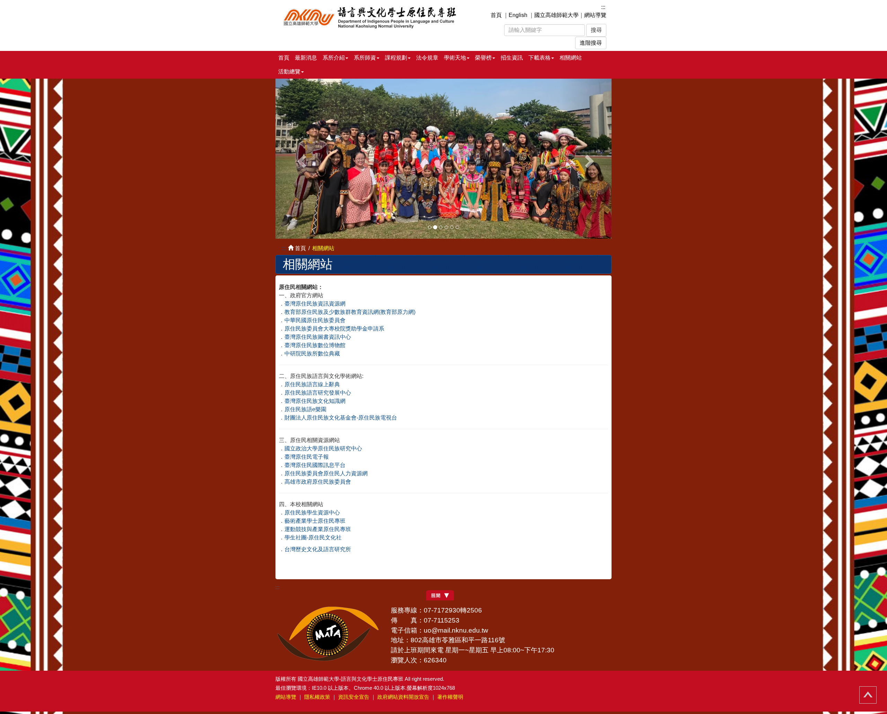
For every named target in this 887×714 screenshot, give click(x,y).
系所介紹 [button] (334, 58)
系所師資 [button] (365, 58)
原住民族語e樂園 (305, 409)
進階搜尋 (591, 43)
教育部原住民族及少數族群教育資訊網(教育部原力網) (349, 312)
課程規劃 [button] (396, 58)
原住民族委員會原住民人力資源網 (326, 473)
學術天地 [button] (455, 58)
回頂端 (868, 695)
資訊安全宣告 (353, 697)
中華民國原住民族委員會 (314, 320)
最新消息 (306, 58)
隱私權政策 (317, 697)
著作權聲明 (450, 697)
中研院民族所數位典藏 (312, 353)
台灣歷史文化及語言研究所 (317, 549)
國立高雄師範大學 (556, 15)
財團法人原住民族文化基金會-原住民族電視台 (340, 418)
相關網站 (571, 58)
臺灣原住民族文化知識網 (314, 401)
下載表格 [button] (539, 58)
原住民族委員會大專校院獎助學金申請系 (334, 329)
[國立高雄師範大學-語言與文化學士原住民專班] (373, 16)
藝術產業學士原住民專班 (314, 521)
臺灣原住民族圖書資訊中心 (317, 337)
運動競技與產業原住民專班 (317, 529)
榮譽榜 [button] (483, 58)
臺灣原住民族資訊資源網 (314, 304)
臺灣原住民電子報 (306, 457)
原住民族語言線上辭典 (312, 384)
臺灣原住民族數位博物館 (314, 345)
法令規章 (427, 58)
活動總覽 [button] (289, 71)
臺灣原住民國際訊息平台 (314, 465)
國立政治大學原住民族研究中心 (323, 448)
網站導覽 (595, 15)
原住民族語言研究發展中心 (317, 393)
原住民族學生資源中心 (312, 512)
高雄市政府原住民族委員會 (317, 482)
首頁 (496, 15)
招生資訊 (512, 58)
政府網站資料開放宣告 (403, 697)
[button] (300, 158)
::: (603, 7)
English (518, 15)
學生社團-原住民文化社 (313, 537)
